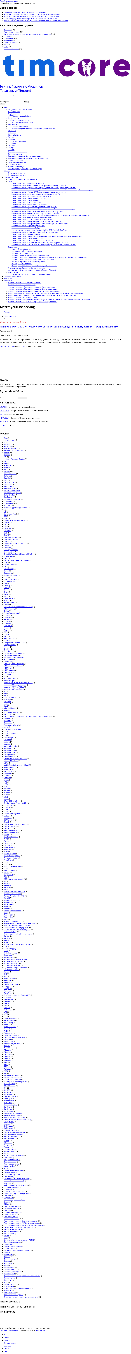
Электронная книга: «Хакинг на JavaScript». (27, 238)
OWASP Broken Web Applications (16, 824)
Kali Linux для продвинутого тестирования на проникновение (27, 34)
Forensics (7, 624)
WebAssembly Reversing (12, 1044)
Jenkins (6, 704)
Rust (5, 45)
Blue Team (8, 486)
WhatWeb (7, 1052)
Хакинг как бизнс (10, 1269)
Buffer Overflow (9, 495)
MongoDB (7, 769)
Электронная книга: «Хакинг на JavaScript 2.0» (29, 198)
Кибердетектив (10, 1162)
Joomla (6, 710)
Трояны (7, 1253)
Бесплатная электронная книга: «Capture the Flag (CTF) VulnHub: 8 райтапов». (41, 230)
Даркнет (7, 1147)
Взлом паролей (9, 1139)
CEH (5, 516)
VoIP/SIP (7, 1025)
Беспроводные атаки (12, 1115)
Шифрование (9, 1286)
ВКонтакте (8, 1143)
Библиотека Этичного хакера (15, 1117)
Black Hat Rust (9, 482)
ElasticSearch (8, 598)
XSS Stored (8, 1094)
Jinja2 (6, 706)
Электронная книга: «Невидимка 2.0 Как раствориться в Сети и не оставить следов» (43, 209)
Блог (5, 107)
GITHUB (3, 425)
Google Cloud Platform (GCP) (14, 643)
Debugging (8, 573)
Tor (5, 1006)
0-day (6, 438)
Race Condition (9, 871)
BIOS (5, 480)
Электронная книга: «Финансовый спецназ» (28, 183)
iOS (5, 691)
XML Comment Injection (12, 1075)
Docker (6, 588)
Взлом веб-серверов (11, 1136)
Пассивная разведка (11, 1208)
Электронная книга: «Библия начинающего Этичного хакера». (35, 232)
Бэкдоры (11, 148)
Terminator (8, 991)
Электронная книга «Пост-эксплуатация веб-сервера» (32, 217)
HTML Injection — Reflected (14, 664)
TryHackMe (12, 133)
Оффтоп (7, 1204)
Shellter (6, 936)
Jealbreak (7, 702)
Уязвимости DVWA (15, 164)
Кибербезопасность (11, 1160)
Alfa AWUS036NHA (10, 448)
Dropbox (7, 590)
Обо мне (7, 171)
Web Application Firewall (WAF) (15, 1037)
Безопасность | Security (13, 1113)
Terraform (8, 993)
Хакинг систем (9, 1278)
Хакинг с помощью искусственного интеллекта (22, 1276)
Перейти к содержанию (9, 1)
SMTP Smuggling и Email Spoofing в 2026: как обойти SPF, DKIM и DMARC (31, 19)
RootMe (7, 909)
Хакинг (6, 1265)
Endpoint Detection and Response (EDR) (18, 607)
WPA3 (6, 1065)
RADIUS (6, 873)
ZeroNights (12, 143)
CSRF (5, 558)
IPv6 (5, 695)
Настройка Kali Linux (11, 1187)
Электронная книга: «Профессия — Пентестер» (29, 205)
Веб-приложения (10, 1130)
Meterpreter (8, 754)
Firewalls (7, 621)
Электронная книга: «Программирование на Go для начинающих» (37, 221)
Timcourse (8, 1001)
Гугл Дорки (8, 1145)
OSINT (6, 816)
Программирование (11, 32)
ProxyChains (8, 860)
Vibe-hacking (8, 1022)
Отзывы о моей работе (16, 173)
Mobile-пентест (9, 767)
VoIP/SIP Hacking (10, 1027)
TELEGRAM (4, 422)
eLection (7, 600)
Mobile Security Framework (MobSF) (17, 765)
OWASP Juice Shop (10, 826)
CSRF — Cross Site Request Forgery (20, 122)
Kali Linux (7, 30)
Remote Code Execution (12, 894)
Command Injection (11, 539)
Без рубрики (8, 1111)
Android (6, 453)
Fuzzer (6, 628)
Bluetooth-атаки (10, 489)
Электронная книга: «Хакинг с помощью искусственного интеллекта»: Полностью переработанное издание (52, 190)
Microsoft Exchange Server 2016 (15, 759)
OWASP (6, 822)
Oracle (6, 811)
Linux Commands (10, 733)
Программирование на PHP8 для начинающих (21, 1223)
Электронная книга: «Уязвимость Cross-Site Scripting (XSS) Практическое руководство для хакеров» (45, 293)
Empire (6, 605)
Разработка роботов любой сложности (22, 179)
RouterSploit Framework (12, 911)
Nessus (6, 786)
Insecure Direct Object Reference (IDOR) (18, 683)
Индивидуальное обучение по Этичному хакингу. (26, 268)
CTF (5, 562)
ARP (5, 461)
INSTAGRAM (4, 418)
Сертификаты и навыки (17, 175)
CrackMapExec (9, 552)
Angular (7, 455)
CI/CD (6, 524)
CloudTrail (7, 531)
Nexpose (7, 792)
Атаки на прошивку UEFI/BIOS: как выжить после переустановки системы (31, 16)
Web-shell (7, 1039)
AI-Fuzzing (7, 444)
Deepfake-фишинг (10, 575)
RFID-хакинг (8, 904)
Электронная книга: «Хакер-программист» (27, 202)
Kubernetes (8, 723)
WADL (6, 1031)
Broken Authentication (12, 491)
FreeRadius (8, 626)
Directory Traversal (11, 579)
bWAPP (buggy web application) (19, 116)
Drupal (6, 592)
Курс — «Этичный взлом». (21, 249)
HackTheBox (12, 124)
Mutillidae (7, 778)
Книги (10, 181)
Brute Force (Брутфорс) (12, 493)
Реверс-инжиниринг (15, 160)
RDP (5, 881)
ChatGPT (7, 522)
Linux (6, 731)
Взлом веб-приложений (13, 1134)
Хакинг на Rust (9, 1274)
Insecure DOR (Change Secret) (15, 685)
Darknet (7, 571)
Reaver (6, 883)
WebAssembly (9, 1041)
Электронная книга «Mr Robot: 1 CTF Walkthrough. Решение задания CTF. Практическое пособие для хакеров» (49, 300)
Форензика (8, 1263)
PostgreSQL (8, 843)
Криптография (9, 1166)
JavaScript (7, 700)
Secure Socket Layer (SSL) (13, 921)
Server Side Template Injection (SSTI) (17, 930)
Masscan (7, 744)
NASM (6, 784)
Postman (7, 845)
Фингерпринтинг (10, 1259)
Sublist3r (7, 982)
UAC (5, 1012)
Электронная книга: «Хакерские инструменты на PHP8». (32, 240)
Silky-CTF (7, 942)
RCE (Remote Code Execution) (14, 879)
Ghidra (6, 634)
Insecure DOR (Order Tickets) (14, 687)
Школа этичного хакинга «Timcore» (13, 322)
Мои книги (8, 1183)
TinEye (6, 1004)
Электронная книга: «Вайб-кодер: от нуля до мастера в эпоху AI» (36, 194)
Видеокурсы (12, 247)
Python (6, 864)
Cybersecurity (9, 569)
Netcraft (7, 788)
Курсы (6, 1168)
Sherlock (7, 938)
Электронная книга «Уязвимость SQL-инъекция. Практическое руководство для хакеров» (42, 295)
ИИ (5, 1153)
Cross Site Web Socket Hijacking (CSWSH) (18, 554)
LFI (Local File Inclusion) (12, 729)
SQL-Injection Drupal (11, 970)
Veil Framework (9, 1020)
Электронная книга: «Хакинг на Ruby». (26, 228)
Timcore (24, 346)
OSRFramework (9, 820)
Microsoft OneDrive (11, 761)
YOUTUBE (3, 407)
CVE (5, 567)
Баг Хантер (8, 1109)
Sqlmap (6, 972)
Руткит (6, 1236)
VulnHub (11, 137)
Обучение (7, 1196)
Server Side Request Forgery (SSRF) (16, 928)
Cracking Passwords (11, 550)
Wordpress (8, 1060)
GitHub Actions (9, 638)
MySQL (6, 780)
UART (6, 1014)
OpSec (6, 809)
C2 (5, 512)
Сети (5, 1238)
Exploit (6, 611)
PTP (5, 862)
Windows (7, 1056)
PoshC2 (6, 841)
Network (7, 790)
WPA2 (6, 1063)
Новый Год (8, 1189)
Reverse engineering (11, 900)
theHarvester (8, 999)
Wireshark (11, 139)
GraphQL (7, 649)
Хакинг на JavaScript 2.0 (12, 1272)
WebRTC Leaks (9, 1048)
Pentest (6, 835)
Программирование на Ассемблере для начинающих (28, 158)
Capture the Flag (14, 118)
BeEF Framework (14, 112)
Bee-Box (7, 472)
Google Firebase (10, 645)
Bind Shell (7, 478)
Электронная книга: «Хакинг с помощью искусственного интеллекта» (38, 211)
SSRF (5, 976)
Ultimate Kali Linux (10, 42)
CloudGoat (7, 529)
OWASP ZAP (12, 131)
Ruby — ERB (8, 915)
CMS (5, 533)
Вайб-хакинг (8, 1128)
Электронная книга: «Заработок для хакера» (28, 226)
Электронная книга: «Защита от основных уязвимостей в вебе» (35, 213)
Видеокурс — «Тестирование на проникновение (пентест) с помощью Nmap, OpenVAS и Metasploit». (50, 257)
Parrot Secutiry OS (10, 833)
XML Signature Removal (12, 1079)
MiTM (6, 763)
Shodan (6, 940)
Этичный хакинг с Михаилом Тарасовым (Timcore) (21, 88)
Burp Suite (8, 505)
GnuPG (6, 640)
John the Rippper (10, 708)
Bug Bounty (8, 36)
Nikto (6, 795)
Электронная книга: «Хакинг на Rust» (25, 200)
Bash (5, 470)
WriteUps (7, 1069)
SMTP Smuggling (10, 949)
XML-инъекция (9, 1084)
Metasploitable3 (10, 752)
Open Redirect (9, 805)
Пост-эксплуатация (15, 154)
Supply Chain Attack (11, 985)
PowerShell (8, 849)
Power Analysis (9, 847)
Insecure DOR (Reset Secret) (14, 689)
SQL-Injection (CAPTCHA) (13, 966)
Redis (6, 890)
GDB (5, 632)
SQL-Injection (9, 957)
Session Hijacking (10, 932)
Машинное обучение (12, 1174)
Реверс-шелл (9, 1234)
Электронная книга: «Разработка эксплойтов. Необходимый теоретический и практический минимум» (50, 215)
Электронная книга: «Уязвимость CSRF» (22, 297)
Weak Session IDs (10, 1035)
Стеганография (9, 1248)
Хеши (6, 1282)
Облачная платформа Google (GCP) (17, 1193)
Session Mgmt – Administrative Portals (18, 934)
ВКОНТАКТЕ (4, 411)
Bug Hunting (8, 38)
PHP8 (6, 839)
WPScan (7, 1067)
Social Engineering (10, 953)
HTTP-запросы (9, 670)
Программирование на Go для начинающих (24, 156)
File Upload (8, 619)
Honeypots (8, 662)
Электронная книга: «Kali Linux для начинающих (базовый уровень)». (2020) (40, 243)
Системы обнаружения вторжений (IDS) (19, 1240)
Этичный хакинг (10, 1293)
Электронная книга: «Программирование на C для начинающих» (32, 287)
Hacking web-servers (11, 655)
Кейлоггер (11, 150)
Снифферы (8, 1244)
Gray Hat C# (8, 651)
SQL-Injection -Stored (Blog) (14, 961)
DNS (5, 584)
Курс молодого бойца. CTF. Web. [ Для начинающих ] (31, 274)
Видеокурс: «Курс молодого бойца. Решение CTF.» (30, 255)
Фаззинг (7, 1257)
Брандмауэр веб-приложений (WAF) (17, 1120)
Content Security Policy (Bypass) (15, 543)
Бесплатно (8, 281)
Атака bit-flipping (10, 1105)
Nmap (6, 797)
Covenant (7, 548)
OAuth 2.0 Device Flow (12, 801)
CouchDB (7, 546)
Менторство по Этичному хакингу (17, 1179)
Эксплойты (8, 1291)
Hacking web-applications (13, 653)
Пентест (7, 1210)
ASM (5, 463)
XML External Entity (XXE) (13, 1077)
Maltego (7, 742)
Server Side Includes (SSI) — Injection (17, 925)
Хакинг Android (9, 1267)
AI (4, 442)
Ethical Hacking (9, 609)
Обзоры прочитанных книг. (14, 1191)
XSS (5, 1088)
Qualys (6, 868)
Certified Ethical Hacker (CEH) (18, 120)
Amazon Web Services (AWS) (14, 451)
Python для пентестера (12, 866)
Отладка (7, 1202)
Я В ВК (2, 414)
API (5, 457)
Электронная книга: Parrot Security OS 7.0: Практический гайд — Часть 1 (39, 186)
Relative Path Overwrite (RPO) (14, 892)
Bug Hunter (8, 501)
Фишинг (7, 1261)
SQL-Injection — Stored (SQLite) (15, 959)
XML (5, 1073)
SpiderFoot (8, 955)
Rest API (7, 898)
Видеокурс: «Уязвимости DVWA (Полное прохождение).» (33, 259)
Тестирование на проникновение (17, 1250)
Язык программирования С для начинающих (25, 169)
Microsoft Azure (9, 757)
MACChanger (8, 738)
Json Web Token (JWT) (12, 712)
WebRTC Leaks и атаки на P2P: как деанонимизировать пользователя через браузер (36, 21)
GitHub (6, 636)
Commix (7, 541)
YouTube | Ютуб (10, 1096)
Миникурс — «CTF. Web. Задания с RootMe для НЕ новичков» (34, 266)
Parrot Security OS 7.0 (11, 830)
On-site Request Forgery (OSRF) (15, 803)
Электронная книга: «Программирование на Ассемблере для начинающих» (40, 224)
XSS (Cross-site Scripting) (17, 141)
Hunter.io (7, 674)
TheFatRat (7, 997)
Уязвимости (8, 40)
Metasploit (8, 748)
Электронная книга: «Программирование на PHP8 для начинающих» (34, 291)
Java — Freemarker (11, 697)
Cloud (6, 527)
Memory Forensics (10, 746)
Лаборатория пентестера (17, 152)
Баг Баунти (8, 1107)
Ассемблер (12, 145)
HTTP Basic (8, 668)
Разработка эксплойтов (13, 1229)
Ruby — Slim (8, 917)
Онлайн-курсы (13, 272)
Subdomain (8, 980)
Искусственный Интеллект (14, 1155)
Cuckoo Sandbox (10, 565)
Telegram (7, 989)
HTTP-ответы (9, 672)
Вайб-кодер (8, 1126)
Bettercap (7, 476)
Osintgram (8, 818)
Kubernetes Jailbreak (11, 725)
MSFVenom (8, 773)
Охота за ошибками (11, 49)
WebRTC (7, 1046)
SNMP (6, 951)
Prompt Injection (10, 854)
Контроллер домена (11, 1164)
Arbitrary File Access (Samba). (14, 459)
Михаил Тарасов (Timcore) (14, 1181)
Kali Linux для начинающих (18, 126)
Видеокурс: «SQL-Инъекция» (22, 253)
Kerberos (7, 719)
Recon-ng (7, 885)
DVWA (6, 47)
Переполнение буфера (12, 1212)
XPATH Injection (9, 1086)
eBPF (5, 596)
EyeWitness (8, 617)
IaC (5, 676)
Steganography (9, 978)
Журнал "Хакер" (9, 1151)
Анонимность (9, 1101)
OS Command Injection (12, 814)
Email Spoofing (9, 603)
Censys (6, 518)
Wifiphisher (8, 1054)
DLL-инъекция (9, 581)
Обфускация (8, 1198)
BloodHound (8, 484)
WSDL (6, 1071)
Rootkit (6, 906)
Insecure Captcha (10, 681)
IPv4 (5, 693)
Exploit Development (11, 613)
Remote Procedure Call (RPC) (14, 896)
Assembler (7, 465)
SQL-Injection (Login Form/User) (15, 968)
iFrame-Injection (10, 678)
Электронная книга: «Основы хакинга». (26, 234)
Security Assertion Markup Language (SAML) (20, 923)
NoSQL (6, 799)
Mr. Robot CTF (9, 771)
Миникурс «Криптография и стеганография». (28, 262)
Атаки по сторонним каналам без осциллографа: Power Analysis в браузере (32, 14)
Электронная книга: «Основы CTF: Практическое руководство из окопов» (39, 192)
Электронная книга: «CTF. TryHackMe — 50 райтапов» (32, 219)
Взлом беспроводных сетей (14, 1132)
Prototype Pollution (11, 858)
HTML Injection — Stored (13, 666)
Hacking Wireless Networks (14, 657)
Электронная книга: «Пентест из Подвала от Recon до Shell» (34, 207)
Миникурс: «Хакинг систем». (22, 264)
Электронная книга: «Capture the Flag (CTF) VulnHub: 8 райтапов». (32, 302)
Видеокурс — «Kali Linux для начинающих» (28, 251)
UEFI (5, 1016)
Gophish (7, 647)
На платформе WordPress (10, 1330)
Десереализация (10, 1149)
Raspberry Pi (8, 875)
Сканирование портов (12, 1242)
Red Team (7, 887)
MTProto (7, 776)
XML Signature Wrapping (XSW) (15, 1082)
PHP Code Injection (11, 837)
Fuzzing (6, 630)
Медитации (8, 1177)
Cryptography (9, 556)
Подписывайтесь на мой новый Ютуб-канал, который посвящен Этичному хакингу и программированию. (59, 326)
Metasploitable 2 (10, 750)
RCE (5, 877)
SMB (5, 947)
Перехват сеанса (10, 1215)
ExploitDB (7, 615)
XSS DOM (7, 1090)
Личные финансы (10, 1172)
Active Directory (9, 440)
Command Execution (11, 537)
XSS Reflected (8, 1092)
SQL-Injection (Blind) (11, 963)
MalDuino (7, 740)
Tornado (7, 1008)
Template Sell (40, 1330)
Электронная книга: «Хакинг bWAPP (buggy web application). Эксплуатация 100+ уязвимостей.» (47, 236)
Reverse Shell (8, 902)
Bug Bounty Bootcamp (12, 499)
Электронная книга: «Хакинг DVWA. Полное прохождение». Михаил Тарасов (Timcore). (44, 245)
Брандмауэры (9, 1122)
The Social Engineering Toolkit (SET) (17, 995)
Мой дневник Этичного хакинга (20, 110)
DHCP (6, 577)
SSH (5, 974)
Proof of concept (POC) (12, 856)
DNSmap (7, 586)
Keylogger (7, 721)
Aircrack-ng (8, 446)
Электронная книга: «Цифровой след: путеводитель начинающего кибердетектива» (44, 188)
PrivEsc (6, 852)
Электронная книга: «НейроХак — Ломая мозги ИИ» (31, 196)
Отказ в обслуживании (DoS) (14, 1200)
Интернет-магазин (11, 177)
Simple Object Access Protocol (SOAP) (17, 944)
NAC (5, 782)
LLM (5, 735)
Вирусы (6, 1141)
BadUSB (7, 467)
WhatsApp (7, 1050)
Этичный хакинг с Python (17, 167)
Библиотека (8, 278)
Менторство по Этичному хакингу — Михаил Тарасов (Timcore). (32, 270)
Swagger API (8, 987)
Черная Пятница (10, 1284)
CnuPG (6, 535)
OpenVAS (7, 807)
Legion (6, 727)
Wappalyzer (8, 1033)
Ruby (5, 913)
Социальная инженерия (17, 162)
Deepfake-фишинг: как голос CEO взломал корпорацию (25, 12)
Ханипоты (7, 1280)
